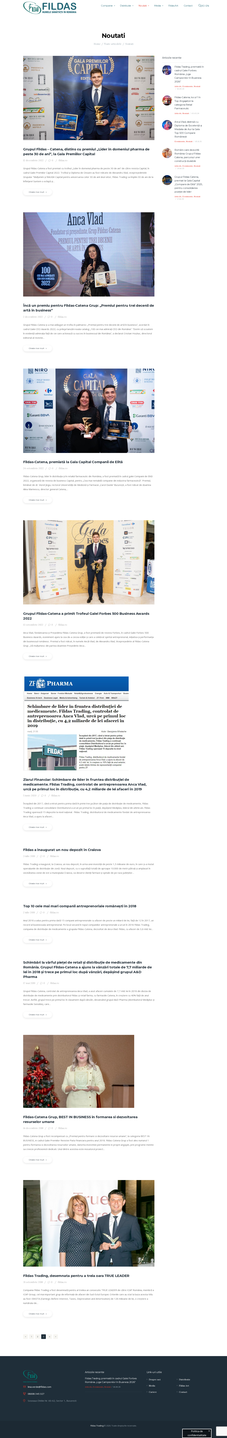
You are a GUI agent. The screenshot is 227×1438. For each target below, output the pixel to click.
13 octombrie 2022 (33, 624)
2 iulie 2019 (29, 912)
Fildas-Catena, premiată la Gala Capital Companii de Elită (73, 462)
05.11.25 (198, 141)
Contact (183, 1392)
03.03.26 (195, 113)
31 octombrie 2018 (33, 1282)
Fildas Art (184, 1385)
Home (97, 43)
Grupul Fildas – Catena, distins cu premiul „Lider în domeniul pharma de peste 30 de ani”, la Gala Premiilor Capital (86, 151)
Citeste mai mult (36, 192)
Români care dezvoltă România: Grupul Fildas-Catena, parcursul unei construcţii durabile (187, 155)
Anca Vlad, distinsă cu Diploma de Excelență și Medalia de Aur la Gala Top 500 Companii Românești (188, 129)
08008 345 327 (36, 1393)
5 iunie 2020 (29, 795)
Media (152, 1385)
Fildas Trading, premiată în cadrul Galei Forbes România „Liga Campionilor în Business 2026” (189, 74)
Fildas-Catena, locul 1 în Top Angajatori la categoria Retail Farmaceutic (187, 103)
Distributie (184, 1379)
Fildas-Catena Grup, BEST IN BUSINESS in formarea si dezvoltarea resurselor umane (80, 1119)
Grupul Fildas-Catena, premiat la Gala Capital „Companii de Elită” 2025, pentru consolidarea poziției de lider (188, 184)
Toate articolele (113, 43)
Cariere (153, 1392)
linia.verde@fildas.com (39, 1386)
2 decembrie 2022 (33, 316)
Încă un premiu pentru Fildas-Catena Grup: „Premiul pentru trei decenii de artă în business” (88, 307)
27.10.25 (180, 199)
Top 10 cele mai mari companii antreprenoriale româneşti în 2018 (79, 906)
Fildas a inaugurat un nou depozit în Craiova (62, 850)
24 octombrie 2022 (33, 468)
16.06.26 (180, 89)
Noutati (197, 86)
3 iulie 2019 (29, 856)
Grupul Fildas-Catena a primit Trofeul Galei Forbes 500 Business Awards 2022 (86, 616)
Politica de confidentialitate (197, 1433)
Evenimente (187, 86)
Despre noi (154, 1379)
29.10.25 (180, 168)
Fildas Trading (96, 1425)
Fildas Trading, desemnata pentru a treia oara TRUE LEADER (76, 1276)
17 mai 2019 (29, 983)
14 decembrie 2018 (33, 1128)
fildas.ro (62, 160)
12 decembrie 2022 (33, 160)
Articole (177, 86)
